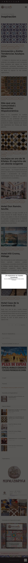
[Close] (26, 274)
